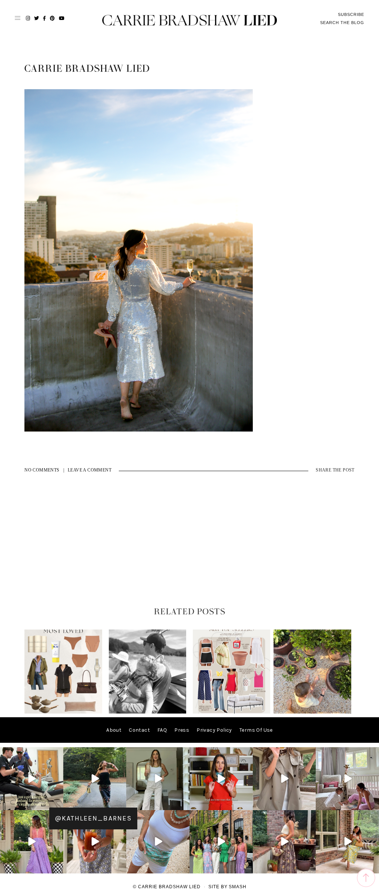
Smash (237, 886)
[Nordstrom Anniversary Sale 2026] (63, 712)
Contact (139, 730)
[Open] (31, 779)
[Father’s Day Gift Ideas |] (148, 712)
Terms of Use (256, 730)
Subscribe (351, 14)
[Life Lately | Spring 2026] (312, 712)
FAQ (162, 730)
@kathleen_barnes (93, 818)
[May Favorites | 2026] (232, 712)
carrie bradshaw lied (87, 69)
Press (181, 730)
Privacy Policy (214, 730)
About (113, 730)
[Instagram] (57, 803)
